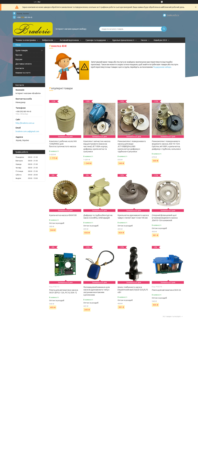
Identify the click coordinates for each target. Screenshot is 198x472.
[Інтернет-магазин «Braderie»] (33, 28)
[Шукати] (164, 29)
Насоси (144, 40)
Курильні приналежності (123, 40)
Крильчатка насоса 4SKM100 (63, 215)
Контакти (19, 68)
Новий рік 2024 (160, 40)
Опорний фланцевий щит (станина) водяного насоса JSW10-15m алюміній (165, 217)
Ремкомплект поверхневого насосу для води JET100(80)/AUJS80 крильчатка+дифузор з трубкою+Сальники (132, 146)
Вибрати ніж (47, 40)
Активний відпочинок (69, 40)
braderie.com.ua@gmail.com (27, 131)
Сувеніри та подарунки (96, 40)
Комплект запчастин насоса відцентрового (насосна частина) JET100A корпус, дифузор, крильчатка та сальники (96, 146)
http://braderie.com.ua (25, 123)
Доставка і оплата (23, 64)
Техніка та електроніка (25, 40)
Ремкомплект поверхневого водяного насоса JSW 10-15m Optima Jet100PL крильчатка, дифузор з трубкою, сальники (166, 145)
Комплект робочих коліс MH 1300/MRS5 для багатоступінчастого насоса (63, 144)
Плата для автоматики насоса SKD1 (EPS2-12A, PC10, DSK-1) (63, 291)
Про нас (18, 55)
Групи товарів (21, 50)
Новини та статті (22, 73)
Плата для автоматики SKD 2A (166, 290)
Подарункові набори (162, 67)
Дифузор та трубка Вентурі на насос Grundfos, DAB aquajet (97, 216)
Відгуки (18, 59)
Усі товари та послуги (171, 316)
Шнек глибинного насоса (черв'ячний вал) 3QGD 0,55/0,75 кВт (133, 289)
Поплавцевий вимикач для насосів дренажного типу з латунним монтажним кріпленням (96, 291)
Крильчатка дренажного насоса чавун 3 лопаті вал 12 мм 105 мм (133, 216)
